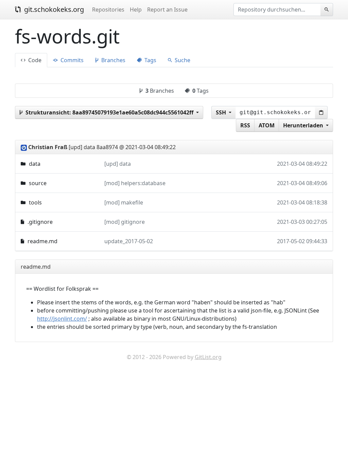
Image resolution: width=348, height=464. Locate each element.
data (34, 163)
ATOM (267, 125)
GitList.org (208, 357)
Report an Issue (167, 9)
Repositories (108, 9)
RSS (245, 125)
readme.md (42, 241)
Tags (149, 60)
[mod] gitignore (124, 222)
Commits (71, 60)
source (38, 183)
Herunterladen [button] (304, 125)
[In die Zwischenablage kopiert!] (321, 112)
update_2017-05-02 (128, 241)
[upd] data (117, 163)
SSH (221, 112)
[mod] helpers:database (135, 183)
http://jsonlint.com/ (62, 318)
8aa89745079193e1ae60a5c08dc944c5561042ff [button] (110, 112)
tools (35, 202)
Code (34, 60)
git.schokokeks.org (53, 9)
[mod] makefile (123, 202)
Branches (112, 60)
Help (136, 9)
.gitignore (40, 222)
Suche (181, 60)
